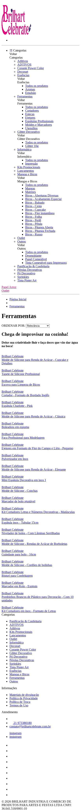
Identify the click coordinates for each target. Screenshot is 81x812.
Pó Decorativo (26, 273)
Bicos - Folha (33, 216)
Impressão (31, 163)
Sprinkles (23, 277)
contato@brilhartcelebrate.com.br (30, 726)
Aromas (30, 89)
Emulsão (30, 93)
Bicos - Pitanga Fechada (40, 231)
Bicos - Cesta (33, 206)
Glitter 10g (32, 146)
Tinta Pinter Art (26, 280)
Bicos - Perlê (33, 220)
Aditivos (22, 61)
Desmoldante (33, 255)
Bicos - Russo (33, 234)
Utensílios (31, 128)
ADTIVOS (24, 64)
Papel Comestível (36, 259)
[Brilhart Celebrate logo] (16, 33)
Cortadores (32, 110)
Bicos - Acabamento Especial (43, 199)
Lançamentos (25, 170)
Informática (24, 149)
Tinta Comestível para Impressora (46, 262)
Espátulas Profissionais (39, 121)
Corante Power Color (30, 68)
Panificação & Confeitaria (33, 266)
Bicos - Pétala (33, 223)
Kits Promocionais (28, 167)
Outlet (21, 238)
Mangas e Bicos (27, 174)
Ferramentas (24, 96)
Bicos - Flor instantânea (39, 213)
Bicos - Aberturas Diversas (41, 195)
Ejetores (30, 117)
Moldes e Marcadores (38, 124)
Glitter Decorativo (28, 131)
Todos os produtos (36, 85)
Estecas (29, 114)
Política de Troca (19, 701)
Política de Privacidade (23, 698)
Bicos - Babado (34, 202)
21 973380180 (22, 723)
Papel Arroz (9, 287)
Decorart (22, 71)
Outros (21, 241)
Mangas (30, 188)
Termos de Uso (18, 705)
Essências (23, 75)
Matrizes (30, 192)
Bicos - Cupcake (35, 209)
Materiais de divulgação (24, 694)
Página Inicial (17, 299)
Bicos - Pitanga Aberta (39, 227)
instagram (15, 733)
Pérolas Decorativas (29, 269)
